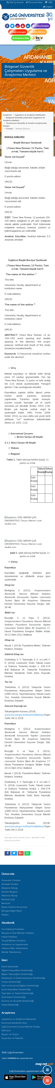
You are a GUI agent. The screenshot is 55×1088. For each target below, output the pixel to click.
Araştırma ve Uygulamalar (15, 944)
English (49, 6)
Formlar (9, 128)
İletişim (5, 914)
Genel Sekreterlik (10, 966)
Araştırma (7, 115)
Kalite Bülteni (38, 32)
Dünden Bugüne (10, 891)
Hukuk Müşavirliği (10, 1004)
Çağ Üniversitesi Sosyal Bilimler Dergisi (21, 1026)
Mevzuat (6, 903)
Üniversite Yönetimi (11, 880)
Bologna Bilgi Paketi (12, 910)
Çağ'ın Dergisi (18, 32)
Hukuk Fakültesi (9, 936)
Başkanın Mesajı (10, 888)
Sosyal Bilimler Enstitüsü (14, 940)
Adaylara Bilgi (21, 38)
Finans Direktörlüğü (11, 981)
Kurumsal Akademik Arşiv (14, 1022)
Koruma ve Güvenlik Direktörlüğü (18, 1000)
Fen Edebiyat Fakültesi (13, 929)
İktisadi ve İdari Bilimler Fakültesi (18, 933)
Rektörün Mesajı (9, 895)
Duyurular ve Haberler (12, 1038)
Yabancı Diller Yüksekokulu (15, 948)
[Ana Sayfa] (27, 17)
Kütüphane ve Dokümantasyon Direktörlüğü (23, 978)
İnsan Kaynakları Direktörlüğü (16, 989)
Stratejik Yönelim (10, 884)
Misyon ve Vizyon (10, 1034)
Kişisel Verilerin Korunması (14, 907)
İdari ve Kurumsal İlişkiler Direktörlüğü (20, 985)
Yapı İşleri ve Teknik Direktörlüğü (18, 993)
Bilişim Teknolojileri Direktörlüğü (17, 974)
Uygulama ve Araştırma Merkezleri (30, 115)
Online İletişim (41, 26)
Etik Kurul (6, 1030)
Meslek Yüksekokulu (11, 952)
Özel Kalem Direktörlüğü (14, 997)
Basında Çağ (8, 899)
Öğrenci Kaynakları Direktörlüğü (17, 970)
